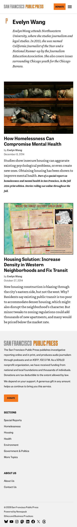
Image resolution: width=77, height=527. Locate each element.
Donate (59, 6)
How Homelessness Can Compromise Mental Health (32, 141)
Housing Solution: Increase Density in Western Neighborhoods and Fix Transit (36, 264)
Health (7, 438)
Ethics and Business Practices (18, 515)
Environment (11, 445)
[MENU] (70, 6)
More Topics (11, 457)
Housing (8, 432)
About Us (9, 481)
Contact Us (10, 487)
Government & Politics (16, 451)
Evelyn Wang (14, 150)
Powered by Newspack (15, 511)
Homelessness (12, 426)
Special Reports (13, 420)
